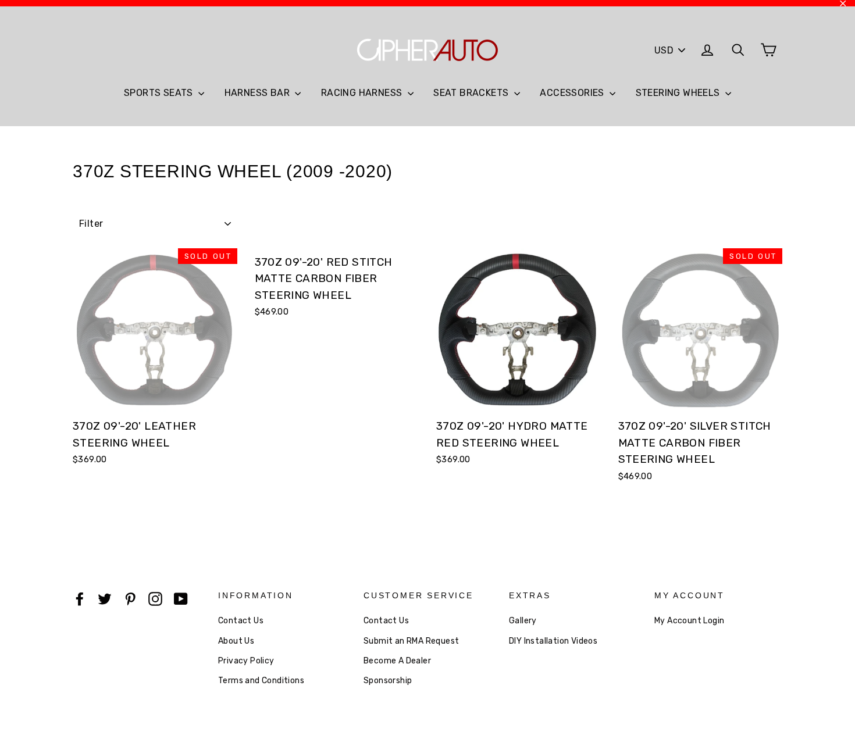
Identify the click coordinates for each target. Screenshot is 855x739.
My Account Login (689, 621)
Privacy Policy (246, 661)
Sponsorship (388, 681)
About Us (236, 641)
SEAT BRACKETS (472, 92)
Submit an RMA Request (411, 641)
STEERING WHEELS (679, 92)
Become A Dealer (397, 661)
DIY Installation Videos (553, 641)
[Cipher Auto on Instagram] (155, 598)
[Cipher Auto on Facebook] (80, 598)
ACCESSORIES (573, 92)
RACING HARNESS (363, 92)
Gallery (523, 621)
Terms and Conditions (261, 681)
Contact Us (240, 621)
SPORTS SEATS (159, 92)
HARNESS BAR (259, 92)
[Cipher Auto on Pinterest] (130, 598)
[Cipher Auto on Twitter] (105, 598)
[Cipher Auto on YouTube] (181, 598)
